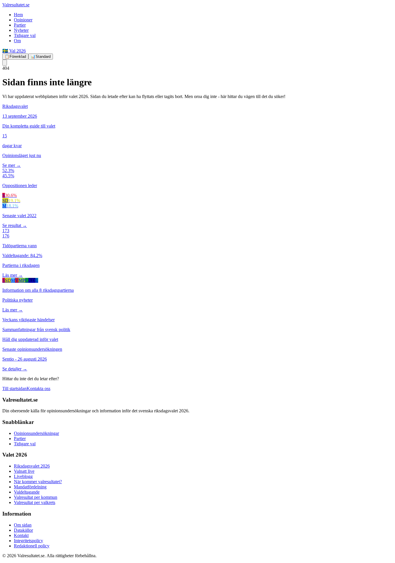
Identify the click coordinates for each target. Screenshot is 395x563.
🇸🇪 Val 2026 (14, 50)
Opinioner (23, 19)
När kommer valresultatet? (38, 481)
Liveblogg (23, 476)
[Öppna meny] (4, 63)
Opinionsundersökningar (36, 433)
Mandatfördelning (30, 486)
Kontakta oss (38, 388)
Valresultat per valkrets (34, 502)
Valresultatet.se (15, 4)
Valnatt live (24, 471)
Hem (18, 14)
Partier (20, 25)
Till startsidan (14, 388)
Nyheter (21, 30)
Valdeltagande (27, 492)
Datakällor (23, 530)
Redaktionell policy (31, 545)
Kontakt (21, 535)
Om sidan (23, 525)
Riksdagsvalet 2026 (32, 466)
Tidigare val (25, 35)
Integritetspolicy (28, 540)
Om (17, 40)
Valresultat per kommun (35, 497)
